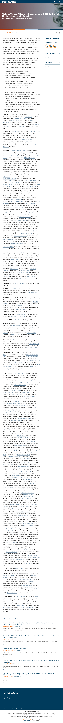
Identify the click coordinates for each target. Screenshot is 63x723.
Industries (48, 62)
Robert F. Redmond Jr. (23, 512)
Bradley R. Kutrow (30, 186)
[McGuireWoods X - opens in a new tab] (7, 698)
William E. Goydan (8, 327)
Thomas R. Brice (22, 314)
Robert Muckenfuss (17, 201)
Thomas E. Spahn (29, 587)
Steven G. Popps (24, 506)
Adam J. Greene (8, 180)
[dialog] (31, 716)
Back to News (6, 4)
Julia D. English (21, 596)
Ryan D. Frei (14, 451)
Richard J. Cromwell (19, 340)
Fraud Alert (17, 705)
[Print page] (59, 33)
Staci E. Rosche (7, 213)
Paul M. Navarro (30, 203)
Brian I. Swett (15, 334)
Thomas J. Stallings (23, 550)
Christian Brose (15, 156)
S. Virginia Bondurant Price (17, 508)
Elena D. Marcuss (27, 139)
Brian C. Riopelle (28, 525)
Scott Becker (14, 268)
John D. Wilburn (34, 589)
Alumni (5, 706)
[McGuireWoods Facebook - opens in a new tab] (6, 698)
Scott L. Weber (27, 563)
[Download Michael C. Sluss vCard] (55, 46)
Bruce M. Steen (22, 220)
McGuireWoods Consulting (21, 708)
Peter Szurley (19, 568)
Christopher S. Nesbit (17, 207)
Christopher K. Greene (20, 118)
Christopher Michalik (27, 492)
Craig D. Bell (11, 411)
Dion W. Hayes (26, 458)
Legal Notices (18, 703)
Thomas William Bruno (24, 418)
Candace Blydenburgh (12, 413)
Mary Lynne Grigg (8, 392)
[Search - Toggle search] (54, 1)
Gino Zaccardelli (12, 592)
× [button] (61, 711)
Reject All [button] (36, 720)
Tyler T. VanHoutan (20, 309)
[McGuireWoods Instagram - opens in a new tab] (9, 698)
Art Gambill (28, 116)
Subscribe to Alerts (8, 708)
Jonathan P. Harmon (14, 456)
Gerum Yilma (20, 126)
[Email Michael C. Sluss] (51, 46)
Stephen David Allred (18, 150)
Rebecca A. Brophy (25, 383)
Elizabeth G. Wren (8, 246)
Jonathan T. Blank (24, 252)
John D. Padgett (34, 343)
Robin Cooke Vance (34, 557)
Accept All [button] (27, 720)
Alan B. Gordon (35, 360)
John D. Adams (16, 401)
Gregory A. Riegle (26, 585)
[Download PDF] (56, 33)
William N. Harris (31, 180)
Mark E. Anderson (18, 373)
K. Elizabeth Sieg (15, 546)
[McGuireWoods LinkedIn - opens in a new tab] (4, 698)
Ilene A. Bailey (16, 131)
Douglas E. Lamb (26, 472)
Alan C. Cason (35, 131)
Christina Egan (24, 270)
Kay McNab (6, 276)
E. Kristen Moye (31, 581)
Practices (48, 58)
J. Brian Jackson (25, 256)
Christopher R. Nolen (29, 496)
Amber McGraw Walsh (25, 278)
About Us (6, 703)
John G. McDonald (16, 199)
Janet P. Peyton (15, 504)
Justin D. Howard (8, 464)
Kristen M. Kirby (26, 392)
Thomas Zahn (7, 370)
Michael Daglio (21, 435)
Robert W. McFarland (24, 342)
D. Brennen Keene (27, 468)
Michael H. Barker (25, 409)
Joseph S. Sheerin (11, 542)
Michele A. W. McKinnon (19, 489)
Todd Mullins (20, 605)
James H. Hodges (19, 283)
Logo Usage (17, 706)
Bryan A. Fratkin (22, 449)
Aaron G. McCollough (23, 272)
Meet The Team (50, 53)
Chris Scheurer (33, 213)
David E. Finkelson (30, 441)
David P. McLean (32, 292)
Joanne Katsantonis (23, 466)
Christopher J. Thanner (18, 316)
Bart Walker (6, 234)
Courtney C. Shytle (25, 216)
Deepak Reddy (31, 332)
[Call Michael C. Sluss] (47, 46)
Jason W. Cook (13, 289)
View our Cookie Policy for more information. (31, 717)
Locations (48, 67)
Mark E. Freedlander (32, 356)
